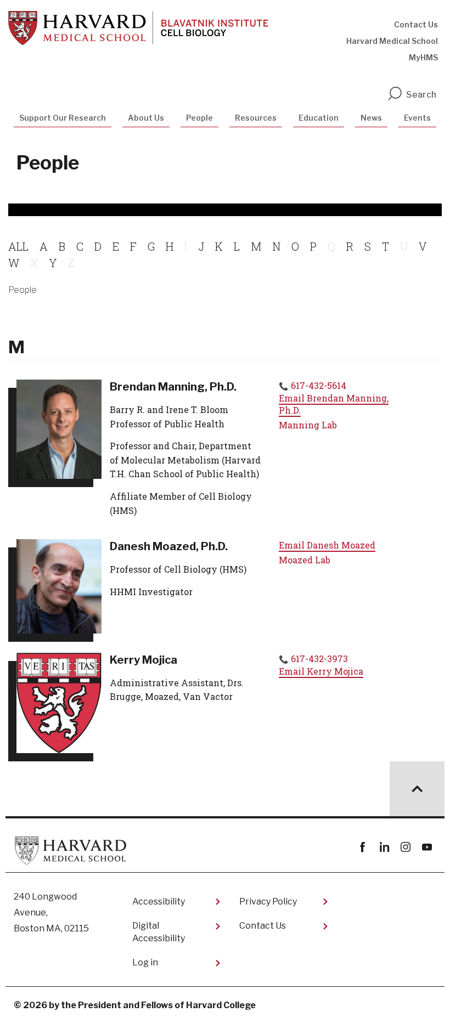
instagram (405, 847)
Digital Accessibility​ (158, 931)
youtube (426, 847)
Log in (145, 962)
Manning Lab (308, 425)
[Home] (138, 28)
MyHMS (423, 57)
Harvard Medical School (392, 41)
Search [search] (421, 94)
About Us (146, 117)
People (199, 117)
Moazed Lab (304, 560)
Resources (256, 117)
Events (417, 117)
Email (334, 404)
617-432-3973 (319, 658)
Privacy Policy (268, 901)
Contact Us (416, 24)
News (371, 117)
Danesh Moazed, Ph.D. (169, 546)
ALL (18, 246)
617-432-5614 (318, 385)
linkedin (383, 847)
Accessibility (158, 901)
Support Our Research (62, 117)
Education (319, 117)
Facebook (362, 847)
